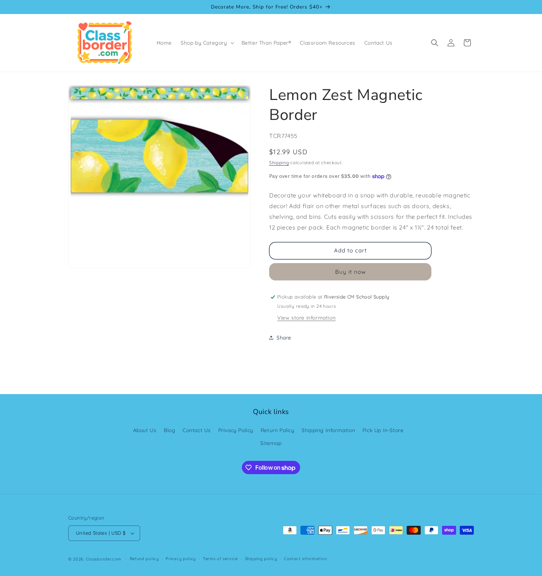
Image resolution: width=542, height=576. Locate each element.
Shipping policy (261, 558)
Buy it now (350, 271)
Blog (169, 430)
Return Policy (278, 430)
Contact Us (197, 430)
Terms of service (220, 558)
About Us (145, 430)
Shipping (279, 162)
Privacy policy (181, 558)
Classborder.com (104, 559)
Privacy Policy (235, 430)
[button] (206, 43)
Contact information (305, 558)
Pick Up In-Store (383, 430)
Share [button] (284, 337)
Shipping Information (328, 430)
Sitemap (270, 443)
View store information (306, 317)
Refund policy (144, 558)
